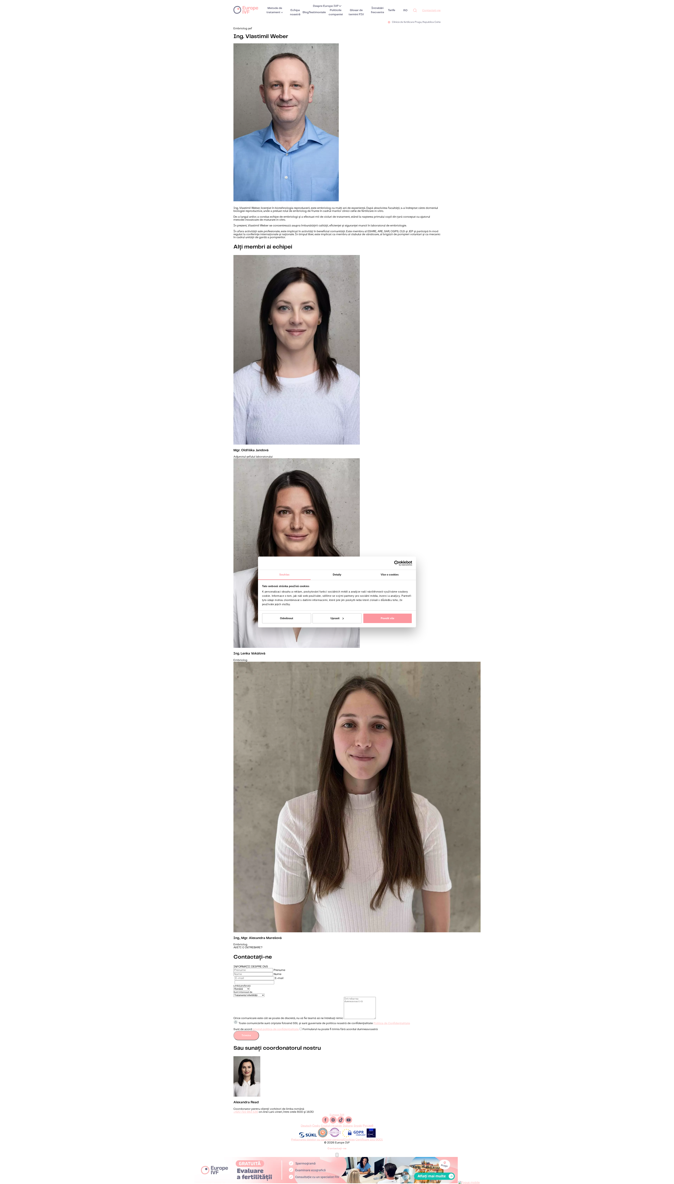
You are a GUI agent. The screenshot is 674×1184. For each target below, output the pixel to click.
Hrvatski (336, 1126)
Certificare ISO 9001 (369, 1139)
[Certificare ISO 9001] (371, 1136)
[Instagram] (333, 1122)
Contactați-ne (431, 10)
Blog (306, 12)
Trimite (246, 1035)
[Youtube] (348, 1122)
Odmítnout (286, 618)
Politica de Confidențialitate (392, 1023)
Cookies (349, 1139)
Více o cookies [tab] (390, 574)
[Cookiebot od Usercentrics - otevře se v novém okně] (396, 563)
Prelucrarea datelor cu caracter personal (317, 1139)
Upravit (335, 618)
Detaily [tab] (337, 574)
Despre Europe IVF (326, 6)
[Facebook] (326, 1122)
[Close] (337, 1155)
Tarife (391, 10)
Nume (277, 974)
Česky (316, 1126)
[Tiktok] (341, 1122)
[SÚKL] (308, 1136)
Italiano (348, 1126)
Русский (368, 1126)
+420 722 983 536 (245, 1112)
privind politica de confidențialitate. (276, 1029)
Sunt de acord (305, 1029)
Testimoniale (317, 12)
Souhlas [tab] (284, 574)
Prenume (279, 970)
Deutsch (306, 1126)
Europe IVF (245, 9)
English (326, 1126)
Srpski (358, 1126)
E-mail (279, 978)
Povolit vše (387, 618)
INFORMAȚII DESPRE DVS (250, 966)
